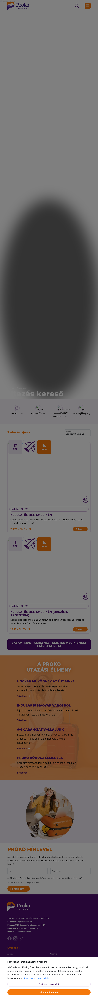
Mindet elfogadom (49, 992)
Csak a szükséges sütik (49, 984)
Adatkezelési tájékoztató (36, 978)
